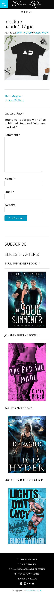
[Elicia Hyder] (27, 4)
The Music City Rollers (26, 579)
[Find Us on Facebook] (21, 583)
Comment (12, 135)
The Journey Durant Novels (26, 574)
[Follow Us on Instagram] (25, 583)
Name (9, 179)
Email (9, 192)
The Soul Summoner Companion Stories (27, 569)
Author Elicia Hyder (34, 590)
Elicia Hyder (42, 32)
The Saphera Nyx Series (27, 559)
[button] (4, 4)
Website (10, 205)
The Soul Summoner (27, 564)
